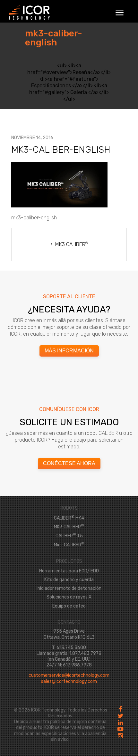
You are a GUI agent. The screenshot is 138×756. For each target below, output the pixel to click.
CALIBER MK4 (69, 518)
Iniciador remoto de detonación (69, 588)
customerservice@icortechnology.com (69, 675)
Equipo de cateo (69, 606)
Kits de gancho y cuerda (69, 579)
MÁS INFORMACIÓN (69, 350)
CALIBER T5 (69, 536)
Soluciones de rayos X (69, 597)
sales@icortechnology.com (69, 681)
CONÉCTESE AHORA (69, 463)
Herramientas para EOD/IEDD (69, 571)
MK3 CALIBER (71, 244)
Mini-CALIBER (69, 545)
